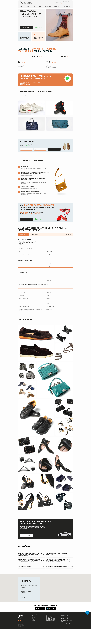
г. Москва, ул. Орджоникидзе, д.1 (66, 623)
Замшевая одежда (67, 6)
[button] (26, 27)
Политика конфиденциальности (66, 624)
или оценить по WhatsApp (40, 27)
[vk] (20, 620)
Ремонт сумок (48, 616)
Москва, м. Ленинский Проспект (67, 4)
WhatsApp (27, 145)
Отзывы (33, 619)
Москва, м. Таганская (66, 1)
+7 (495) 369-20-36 (20, 626)
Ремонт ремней (49, 617)
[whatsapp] (24, 597)
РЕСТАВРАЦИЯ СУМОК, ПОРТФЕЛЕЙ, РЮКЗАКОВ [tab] (56, 234)
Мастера (33, 618)
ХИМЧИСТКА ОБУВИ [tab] (23, 234)
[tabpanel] (45, 238)
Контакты (33, 620)
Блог (44, 2)
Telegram (27, 169)
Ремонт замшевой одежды (50, 619)
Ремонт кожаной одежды (50, 620)
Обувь (21, 6)
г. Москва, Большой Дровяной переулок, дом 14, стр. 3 (66, 618)
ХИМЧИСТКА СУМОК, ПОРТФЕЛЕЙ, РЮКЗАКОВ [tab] (45, 234)
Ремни (40, 6)
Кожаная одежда (57, 6)
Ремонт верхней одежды (50, 618)
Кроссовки (28, 6)
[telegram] (23, 597)
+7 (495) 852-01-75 (64, 615)
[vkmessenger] (21, 597)
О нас (33, 615)
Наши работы (34, 617)
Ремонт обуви (48, 615)
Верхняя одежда (48, 6)
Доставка (33, 616)
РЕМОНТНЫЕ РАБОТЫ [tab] (67, 234)
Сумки (34, 6)
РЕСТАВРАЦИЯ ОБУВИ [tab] (34, 234)
